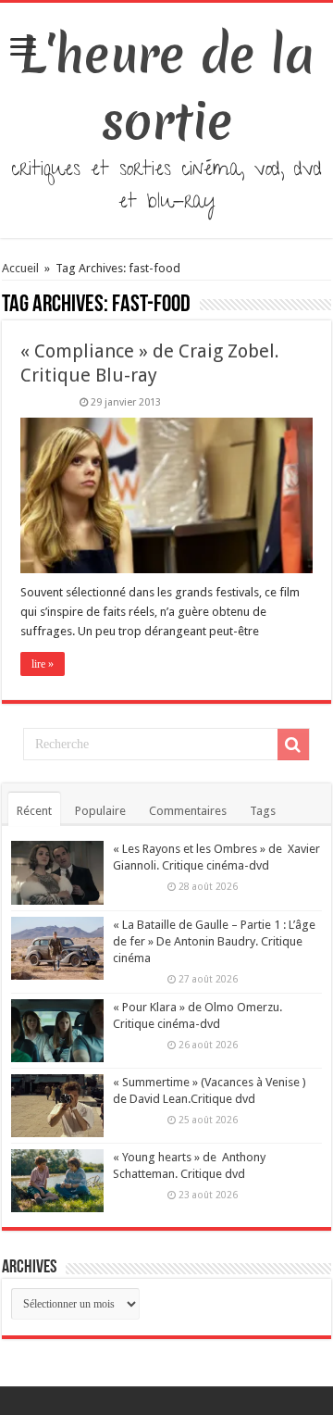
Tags (263, 811)
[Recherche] (293, 744)
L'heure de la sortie (167, 88)
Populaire (100, 811)
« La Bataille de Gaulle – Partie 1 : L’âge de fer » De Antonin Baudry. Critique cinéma (214, 941)
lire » (42, 663)
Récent (34, 811)
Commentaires (188, 811)
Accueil (22, 268)
